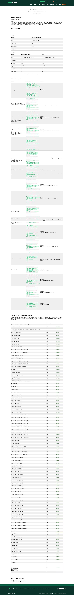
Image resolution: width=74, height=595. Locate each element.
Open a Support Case (12, 593)
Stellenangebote (17, 588)
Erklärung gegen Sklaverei (27, 588)
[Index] (37, 13)
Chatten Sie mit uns (47, 588)
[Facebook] (60, 588)
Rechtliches (21, 588)
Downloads (64, 4)
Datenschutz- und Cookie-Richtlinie (58, 593)
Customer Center (50, 1)
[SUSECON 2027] (42, 1)
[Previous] (34, 13)
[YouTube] (58, 588)
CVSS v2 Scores (13, 35)
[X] (62, 588)
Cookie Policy (64, 593)
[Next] (40, 13)
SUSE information (15, 28)
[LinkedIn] (63, 588)
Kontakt (60, 4)
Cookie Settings (51, 593)
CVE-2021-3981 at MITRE (15, 19)
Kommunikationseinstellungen (37, 588)
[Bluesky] (65, 588)
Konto (55, 1)
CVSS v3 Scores (13, 52)
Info (32, 588)
